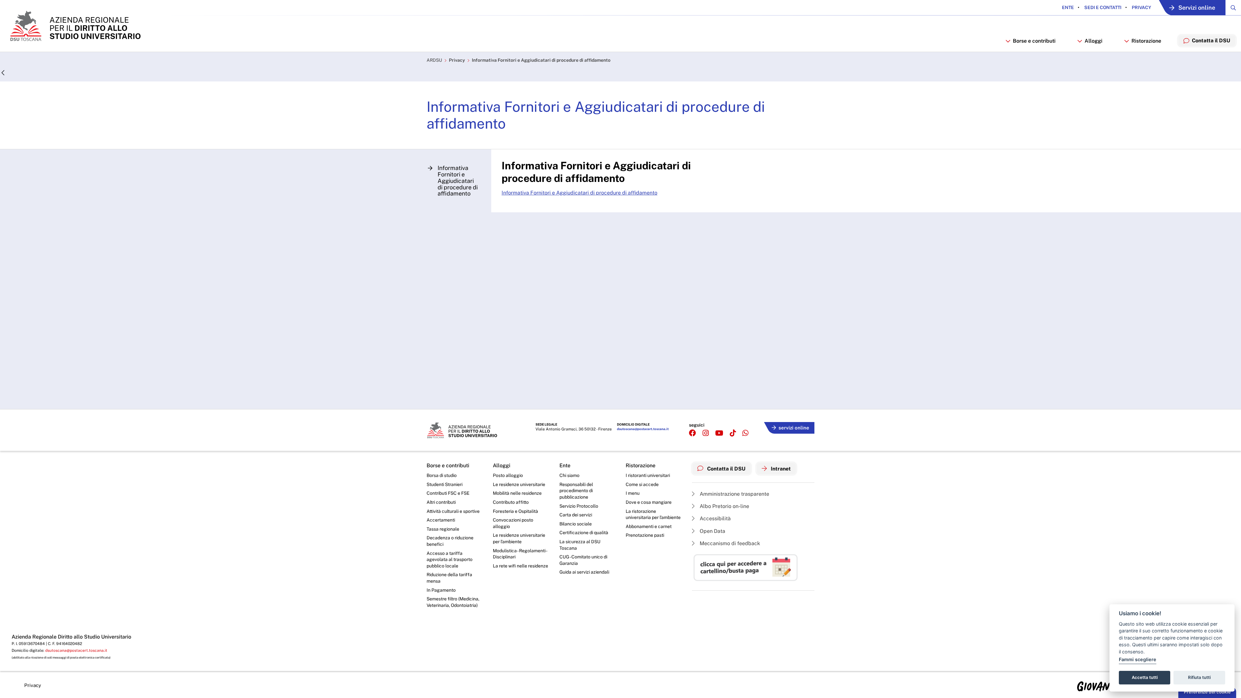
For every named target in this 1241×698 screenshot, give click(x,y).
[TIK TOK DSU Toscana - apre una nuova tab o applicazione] (733, 433)
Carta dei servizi (575, 514)
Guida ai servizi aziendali (584, 572)
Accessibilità (714, 518)
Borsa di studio (442, 475)
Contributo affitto (511, 502)
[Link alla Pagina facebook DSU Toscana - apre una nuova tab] (692, 433)
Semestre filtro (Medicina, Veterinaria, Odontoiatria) (453, 602)
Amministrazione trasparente (733, 494)
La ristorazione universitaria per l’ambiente (653, 514)
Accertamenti (441, 520)
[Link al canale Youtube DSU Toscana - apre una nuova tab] (719, 433)
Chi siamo (569, 475)
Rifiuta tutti (1199, 677)
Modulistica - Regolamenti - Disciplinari (520, 554)
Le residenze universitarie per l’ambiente (519, 538)
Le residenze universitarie (519, 484)
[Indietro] (3, 73)
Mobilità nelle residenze (517, 493)
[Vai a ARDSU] (75, 26)
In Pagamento (441, 590)
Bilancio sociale (575, 523)
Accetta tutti (1145, 677)
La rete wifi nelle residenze (520, 565)
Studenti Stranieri (444, 484)
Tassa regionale (443, 529)
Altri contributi (441, 502)
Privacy (1141, 7)
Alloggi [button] (1093, 41)
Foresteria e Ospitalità (515, 511)
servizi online (794, 427)
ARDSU (434, 60)
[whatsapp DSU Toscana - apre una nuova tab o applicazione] (745, 433)
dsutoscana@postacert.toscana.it (643, 429)
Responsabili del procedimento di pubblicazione (576, 491)
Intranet (780, 469)
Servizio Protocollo (578, 506)
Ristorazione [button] (1146, 41)
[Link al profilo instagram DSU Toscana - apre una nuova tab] (706, 433)
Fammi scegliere (1137, 659)
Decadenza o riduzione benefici (450, 541)
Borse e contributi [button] (1034, 41)
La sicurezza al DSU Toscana (579, 545)
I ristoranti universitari (648, 475)
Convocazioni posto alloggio (513, 523)
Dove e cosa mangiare (649, 502)
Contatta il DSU (726, 469)
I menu (633, 493)
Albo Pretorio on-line (723, 506)
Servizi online (1196, 7)
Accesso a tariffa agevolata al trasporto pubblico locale (449, 559)
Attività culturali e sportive (453, 511)
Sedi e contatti (1102, 7)
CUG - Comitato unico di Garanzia (583, 560)
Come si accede (642, 484)
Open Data (711, 531)
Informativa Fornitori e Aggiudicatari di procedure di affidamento (541, 60)
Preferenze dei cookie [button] (1207, 691)
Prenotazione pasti (645, 535)
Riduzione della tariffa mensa (449, 578)
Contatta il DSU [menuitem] (1211, 40)
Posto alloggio (508, 475)
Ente (1068, 7)
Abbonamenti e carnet (649, 526)
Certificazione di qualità (583, 532)
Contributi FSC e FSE (448, 493)
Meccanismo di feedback (729, 543)
